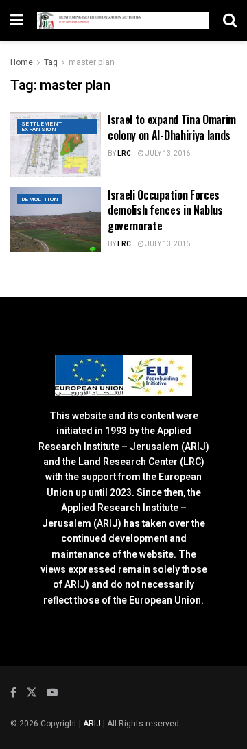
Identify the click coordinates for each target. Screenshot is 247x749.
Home (21, 62)
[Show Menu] (16, 20)
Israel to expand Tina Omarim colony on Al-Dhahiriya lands (172, 127)
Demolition (39, 199)
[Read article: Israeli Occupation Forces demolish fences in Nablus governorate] (55, 219)
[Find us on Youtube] (52, 693)
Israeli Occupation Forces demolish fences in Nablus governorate (165, 210)
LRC (124, 153)
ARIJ (93, 723)
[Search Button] (230, 20)
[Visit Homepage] (123, 20)
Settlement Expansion (41, 126)
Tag (51, 62)
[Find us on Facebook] (13, 693)
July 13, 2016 (167, 153)
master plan (92, 62)
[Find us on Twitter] (31, 693)
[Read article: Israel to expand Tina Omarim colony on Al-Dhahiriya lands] (55, 144)
